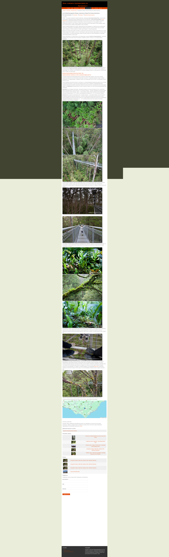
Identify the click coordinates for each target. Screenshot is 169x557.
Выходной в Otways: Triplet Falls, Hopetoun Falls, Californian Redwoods (83, 460)
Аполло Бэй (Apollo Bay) (75, 471)
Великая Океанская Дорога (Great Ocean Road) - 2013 (72, 73)
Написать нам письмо (67, 550)
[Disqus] (84, 508)
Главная (64, 10)
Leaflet (101, 417)
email (81, 426)
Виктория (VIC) (74, 10)
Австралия (68, 10)
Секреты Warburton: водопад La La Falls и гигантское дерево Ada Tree (76, 74)
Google (105, 417)
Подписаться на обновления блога (68, 551)
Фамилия (64, 488)
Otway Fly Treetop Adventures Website (70, 430)
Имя (63, 484)
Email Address (65, 479)
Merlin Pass (96, 366)
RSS (64, 549)
